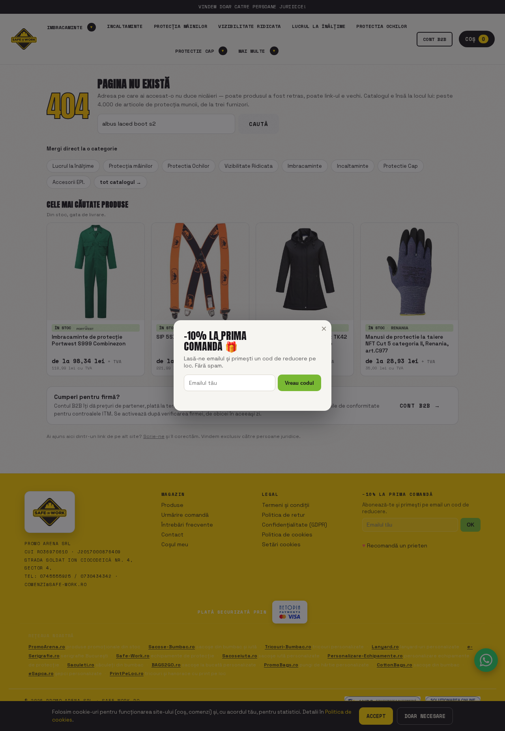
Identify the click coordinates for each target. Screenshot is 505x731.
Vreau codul (299, 383)
